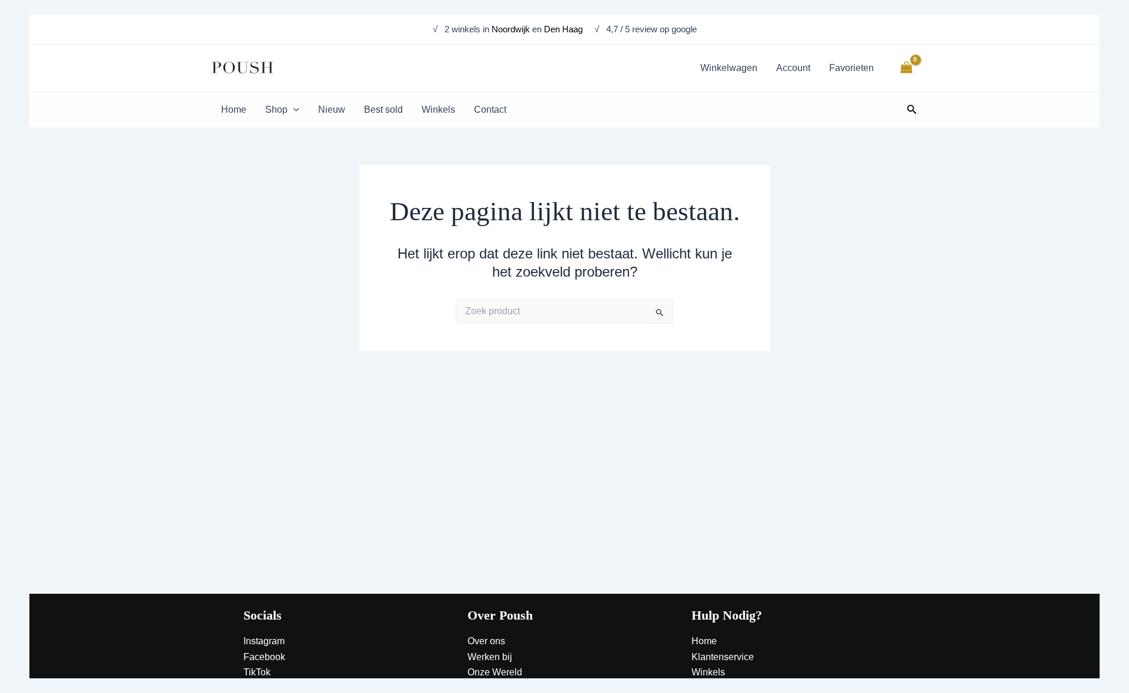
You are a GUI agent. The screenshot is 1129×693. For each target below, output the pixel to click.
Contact (708, 688)
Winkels (708, 672)
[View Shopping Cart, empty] (906, 68)
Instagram (264, 641)
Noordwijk (511, 29)
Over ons (486, 641)
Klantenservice (723, 657)
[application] (293, 109)
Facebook (264, 657)
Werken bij (489, 657)
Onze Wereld (494, 672)
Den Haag (564, 29)
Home (704, 641)
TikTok (256, 672)
